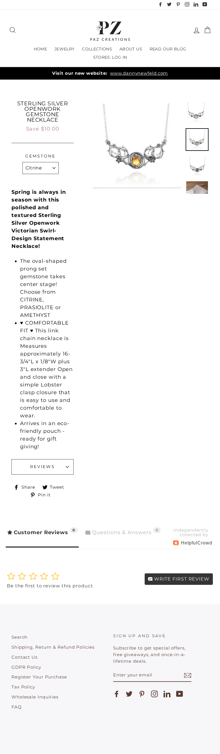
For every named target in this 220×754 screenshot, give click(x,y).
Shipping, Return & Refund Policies (53, 647)
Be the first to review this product (50, 586)
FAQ (16, 707)
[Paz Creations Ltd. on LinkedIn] (167, 693)
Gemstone (40, 156)
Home (40, 49)
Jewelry (64, 49)
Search (19, 637)
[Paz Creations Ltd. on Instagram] (154, 693)
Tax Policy (23, 687)
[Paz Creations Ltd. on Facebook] (116, 693)
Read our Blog (168, 49)
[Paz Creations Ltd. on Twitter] (129, 693)
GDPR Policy (26, 667)
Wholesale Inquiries (34, 697)
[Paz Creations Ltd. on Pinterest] (141, 693)
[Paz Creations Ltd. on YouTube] (179, 693)
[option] (110, 73)
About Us (130, 49)
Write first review (181, 579)
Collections (97, 49)
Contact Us (24, 657)
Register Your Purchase (39, 677)
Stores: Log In (110, 57)
